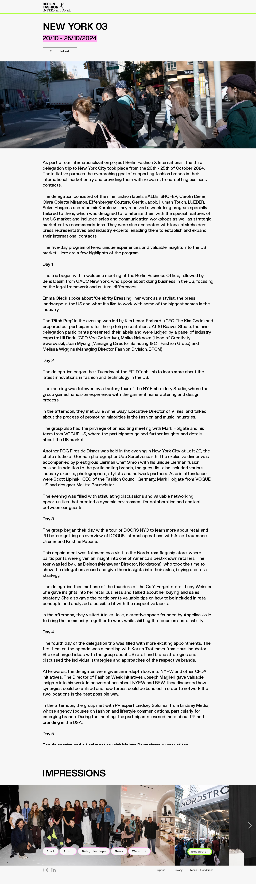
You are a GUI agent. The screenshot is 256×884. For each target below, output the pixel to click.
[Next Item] (250, 825)
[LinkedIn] (54, 870)
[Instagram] (46, 870)
